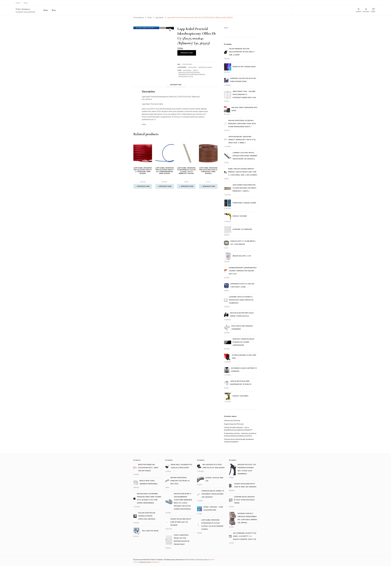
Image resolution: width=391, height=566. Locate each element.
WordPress (155, 562)
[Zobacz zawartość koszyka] (373, 9)
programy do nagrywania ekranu (191, 74)
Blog (25, 3)
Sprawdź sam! (186, 53)
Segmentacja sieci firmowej (233, 424)
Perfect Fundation (23, 9)
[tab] (175, 85)
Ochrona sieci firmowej (232, 420)
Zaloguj (366, 11)
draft (195, 70)
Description (175, 85)
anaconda (187, 70)
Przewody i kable (205, 67)
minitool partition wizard (189, 72)
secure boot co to (185, 76)
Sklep (18, 3)
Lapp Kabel (192, 67)
